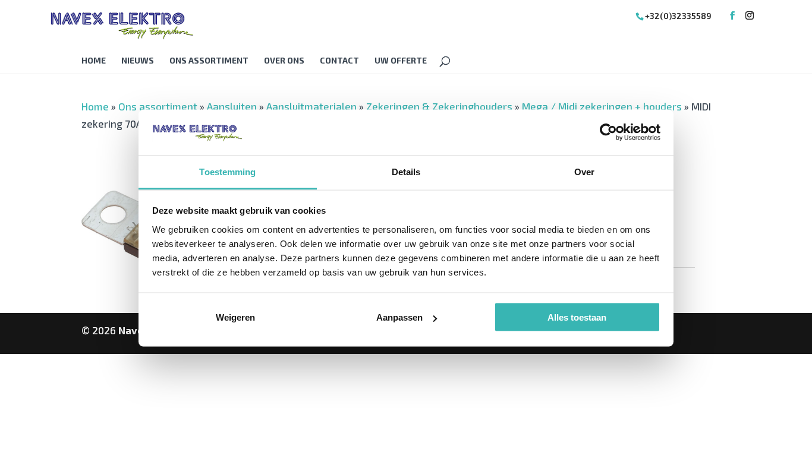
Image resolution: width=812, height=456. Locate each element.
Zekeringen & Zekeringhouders (439, 106)
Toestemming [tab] (227, 171)
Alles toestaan (576, 317)
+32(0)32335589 (678, 16)
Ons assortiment (208, 60)
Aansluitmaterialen (311, 106)
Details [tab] (406, 171)
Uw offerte (400, 60)
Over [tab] (584, 171)
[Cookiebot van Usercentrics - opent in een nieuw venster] (608, 132)
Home (93, 60)
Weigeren (235, 317)
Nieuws (137, 60)
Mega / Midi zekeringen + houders (602, 106)
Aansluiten (232, 106)
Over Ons (284, 60)
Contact (339, 60)
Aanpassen (399, 317)
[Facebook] (732, 15)
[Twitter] (749, 15)
